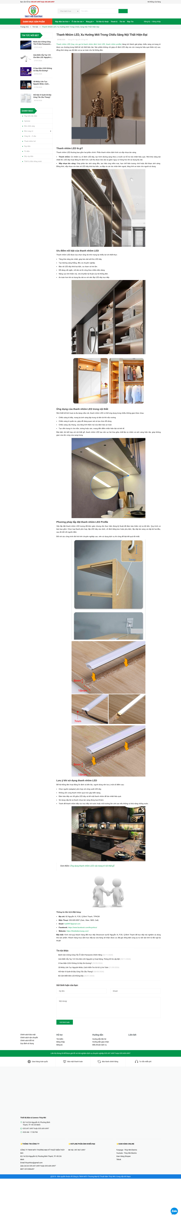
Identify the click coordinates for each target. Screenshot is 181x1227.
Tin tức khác (62, 950)
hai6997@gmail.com (72, 924)
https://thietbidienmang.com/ (78, 931)
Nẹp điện (27, 146)
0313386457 (29, 1169)
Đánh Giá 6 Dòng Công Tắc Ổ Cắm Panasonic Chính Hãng (85, 955)
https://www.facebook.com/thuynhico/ (82, 927)
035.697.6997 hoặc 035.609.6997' (42, 1166)
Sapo (129, 1176)
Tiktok (118, 1159)
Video (57, 28)
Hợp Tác (130, 22)
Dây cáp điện (28, 156)
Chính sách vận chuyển (29, 1038)
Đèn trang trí (28, 131)
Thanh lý (114, 22)
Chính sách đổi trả (27, 1040)
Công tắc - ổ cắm (30, 136)
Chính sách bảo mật (28, 1035)
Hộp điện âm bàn (62, 22)
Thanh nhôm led (30, 141)
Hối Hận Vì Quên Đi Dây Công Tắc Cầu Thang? (81, 972)
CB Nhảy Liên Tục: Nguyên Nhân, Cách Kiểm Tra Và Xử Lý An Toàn (88, 967)
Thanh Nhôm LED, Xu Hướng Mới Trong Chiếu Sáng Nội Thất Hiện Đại (101, 34)
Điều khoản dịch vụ (99, 1045)
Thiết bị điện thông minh (33, 161)
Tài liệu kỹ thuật (102, 22)
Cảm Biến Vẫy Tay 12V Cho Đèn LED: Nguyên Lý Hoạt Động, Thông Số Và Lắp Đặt (94, 959)
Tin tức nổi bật (30, 35)
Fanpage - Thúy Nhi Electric (126, 1150)
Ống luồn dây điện (30, 116)
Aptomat (27, 121)
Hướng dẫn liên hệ (99, 1039)
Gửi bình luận (65, 1022)
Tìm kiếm (59, 1039)
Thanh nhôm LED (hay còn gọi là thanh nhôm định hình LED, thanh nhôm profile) (89, 44)
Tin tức (122, 22)
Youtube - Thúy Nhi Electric (126, 1153)
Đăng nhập (156, 22)
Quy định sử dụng (27, 1043)
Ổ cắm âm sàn (77, 22)
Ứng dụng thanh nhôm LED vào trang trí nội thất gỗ (92, 866)
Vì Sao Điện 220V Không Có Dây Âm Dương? (80, 963)
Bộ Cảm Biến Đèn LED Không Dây (76, 976)
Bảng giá (89, 22)
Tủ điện (27, 151)
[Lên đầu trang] (176, 1219)
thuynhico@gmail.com (33, 1163)
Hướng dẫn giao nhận (100, 1042)
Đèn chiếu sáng (29, 126)
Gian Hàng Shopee (123, 1156)
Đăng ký (147, 22)
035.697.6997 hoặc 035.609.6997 (42, 2)
